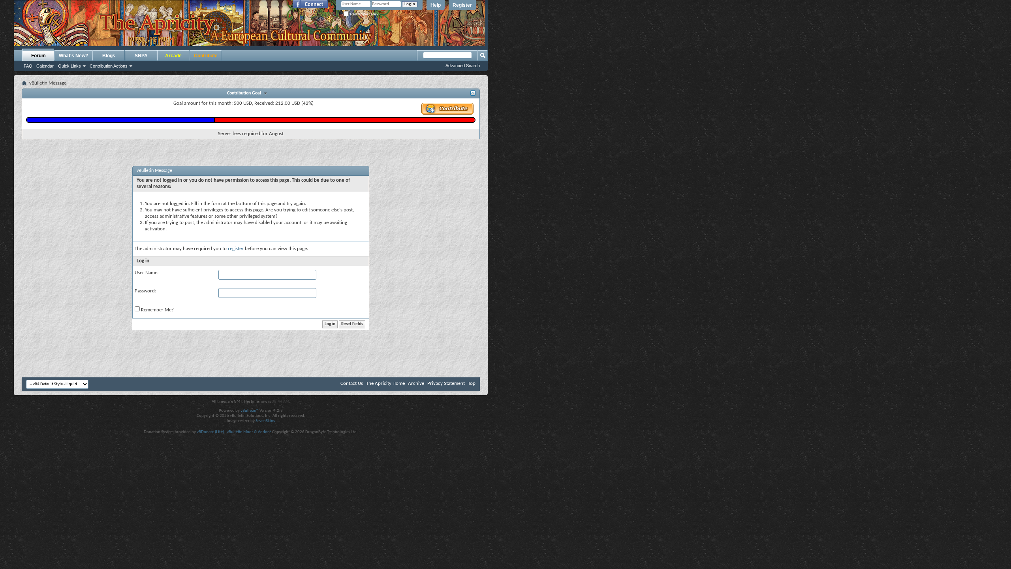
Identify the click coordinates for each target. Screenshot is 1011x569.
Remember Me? (364, 14)
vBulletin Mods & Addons (249, 432)
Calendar (45, 66)
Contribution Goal (245, 93)
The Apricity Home (385, 383)
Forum (38, 55)
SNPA (141, 55)
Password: (145, 291)
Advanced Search (462, 65)
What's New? (73, 55)
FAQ (28, 66)
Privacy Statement (446, 383)
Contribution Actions (109, 66)
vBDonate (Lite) (210, 432)
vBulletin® (250, 411)
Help (435, 5)
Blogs (108, 55)
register (236, 248)
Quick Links (69, 66)
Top (471, 383)
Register (462, 5)
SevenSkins (265, 421)
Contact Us (351, 383)
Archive (416, 383)
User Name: (146, 272)
